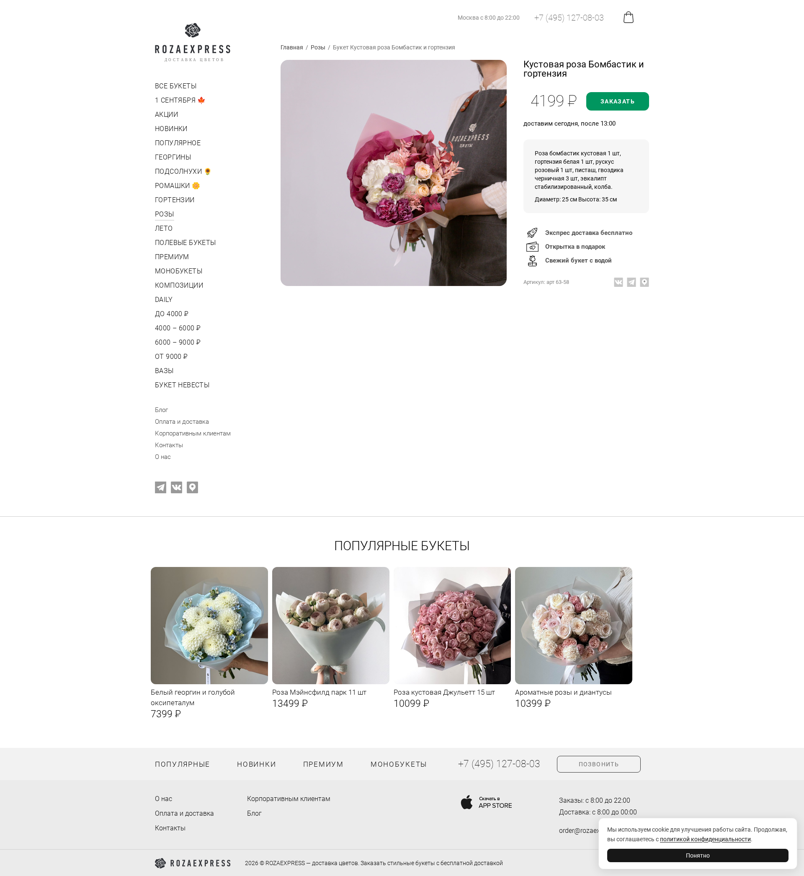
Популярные (182, 764)
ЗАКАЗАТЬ (617, 101)
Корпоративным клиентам (193, 433)
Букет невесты (182, 385)
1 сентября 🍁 (180, 100)
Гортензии (175, 200)
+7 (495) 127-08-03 (569, 18)
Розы (164, 214)
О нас (163, 457)
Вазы (164, 371)
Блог (161, 410)
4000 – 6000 (177, 328)
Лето (164, 228)
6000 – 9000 (177, 342)
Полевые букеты (185, 243)
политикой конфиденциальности (705, 839)
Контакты (169, 445)
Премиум (172, 257)
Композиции (179, 285)
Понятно (698, 855)
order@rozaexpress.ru (591, 831)
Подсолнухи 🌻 (183, 171)
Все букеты (175, 86)
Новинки (171, 129)
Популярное (178, 143)
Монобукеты (178, 271)
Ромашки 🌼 (178, 186)
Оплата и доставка (182, 421)
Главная (292, 47)
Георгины (173, 157)
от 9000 (170, 357)
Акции (166, 115)
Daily (164, 300)
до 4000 (171, 314)
